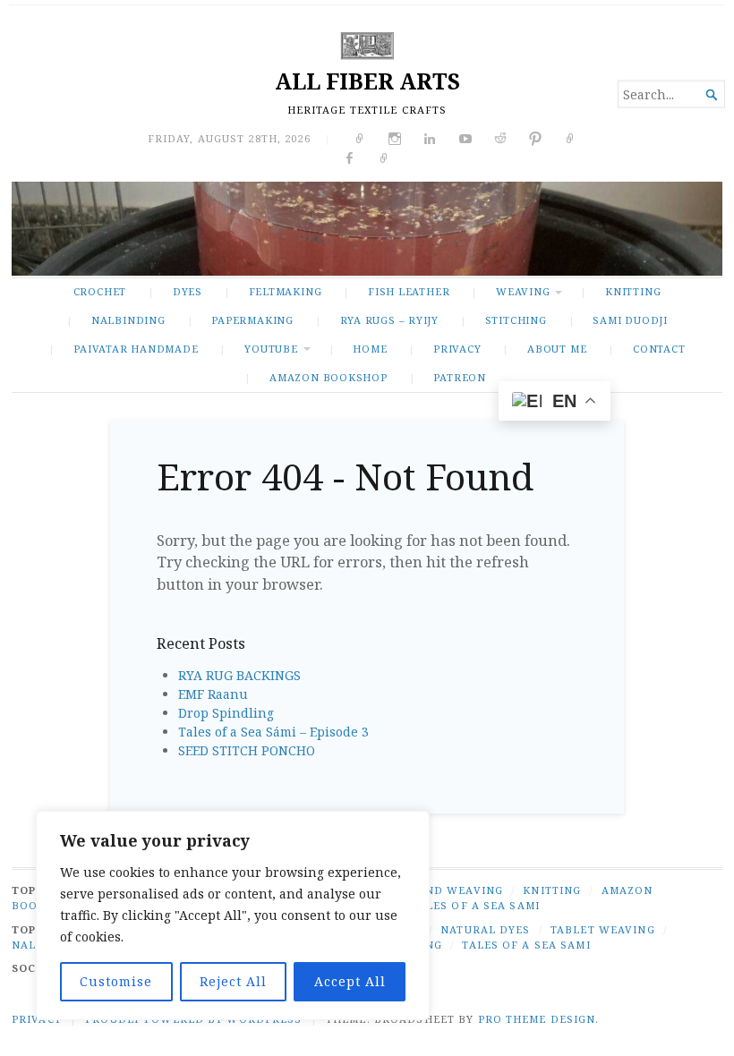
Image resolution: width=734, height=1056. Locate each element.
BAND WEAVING (456, 890)
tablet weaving (602, 929)
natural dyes (485, 929)
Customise (116, 981)
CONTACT (659, 348)
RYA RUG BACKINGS (239, 675)
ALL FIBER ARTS (367, 81)
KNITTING (633, 291)
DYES (187, 291)
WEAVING (523, 291)
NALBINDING (128, 320)
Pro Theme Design (537, 1019)
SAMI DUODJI (630, 320)
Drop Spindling (226, 712)
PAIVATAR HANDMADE (135, 348)
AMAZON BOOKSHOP (328, 377)
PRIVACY (457, 348)
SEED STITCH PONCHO (246, 750)
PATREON (459, 377)
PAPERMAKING (252, 320)
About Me (556, 348)
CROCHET (100, 291)
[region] (233, 915)
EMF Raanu (213, 694)
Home (370, 348)
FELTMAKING (285, 291)
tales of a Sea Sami (526, 944)
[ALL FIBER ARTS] (367, 228)
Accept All (350, 981)
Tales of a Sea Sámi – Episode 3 (273, 731)
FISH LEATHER (408, 291)
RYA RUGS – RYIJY (390, 320)
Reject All (233, 981)
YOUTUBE (271, 348)
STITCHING (516, 320)
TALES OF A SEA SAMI (476, 905)
